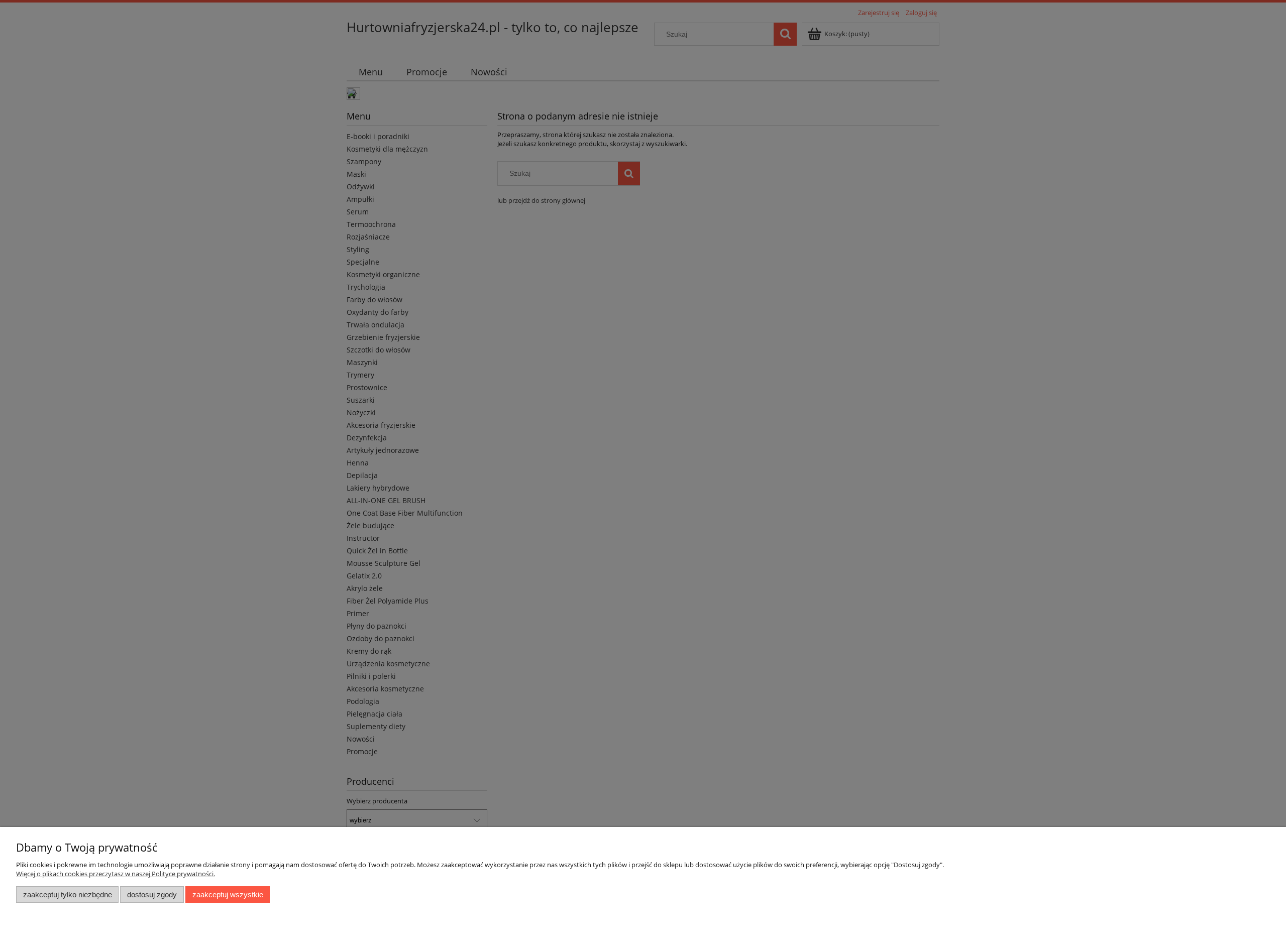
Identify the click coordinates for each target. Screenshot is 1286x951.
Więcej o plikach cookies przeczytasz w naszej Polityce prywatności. (115, 873)
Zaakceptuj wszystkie (227, 894)
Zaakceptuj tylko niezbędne (67, 894)
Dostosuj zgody (152, 894)
